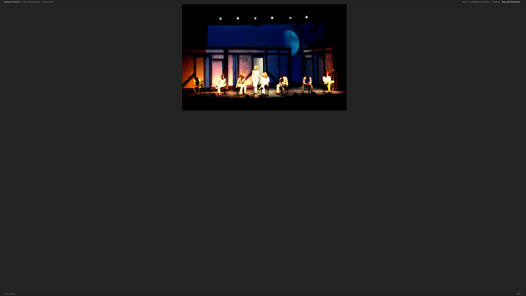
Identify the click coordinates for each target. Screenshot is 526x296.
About (465, 2)
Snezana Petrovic (12, 2)
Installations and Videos (480, 2)
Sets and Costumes (511, 2)
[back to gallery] (264, 111)
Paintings (496, 2)
